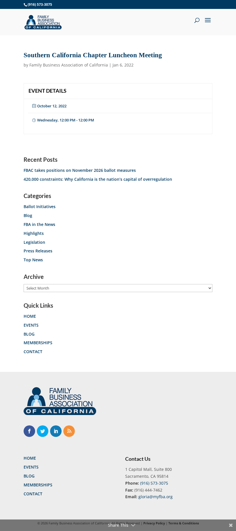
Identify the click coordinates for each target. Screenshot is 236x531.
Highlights (34, 233)
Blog (28, 215)
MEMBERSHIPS (38, 342)
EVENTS (31, 325)
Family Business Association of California (68, 65)
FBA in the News (39, 224)
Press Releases (38, 251)
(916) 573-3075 (154, 483)
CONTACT (33, 351)
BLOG (29, 334)
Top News (33, 259)
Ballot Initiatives (40, 206)
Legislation (34, 242)
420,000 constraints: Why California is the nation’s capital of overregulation (98, 179)
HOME (30, 316)
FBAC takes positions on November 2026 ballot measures (80, 170)
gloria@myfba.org (155, 496)
